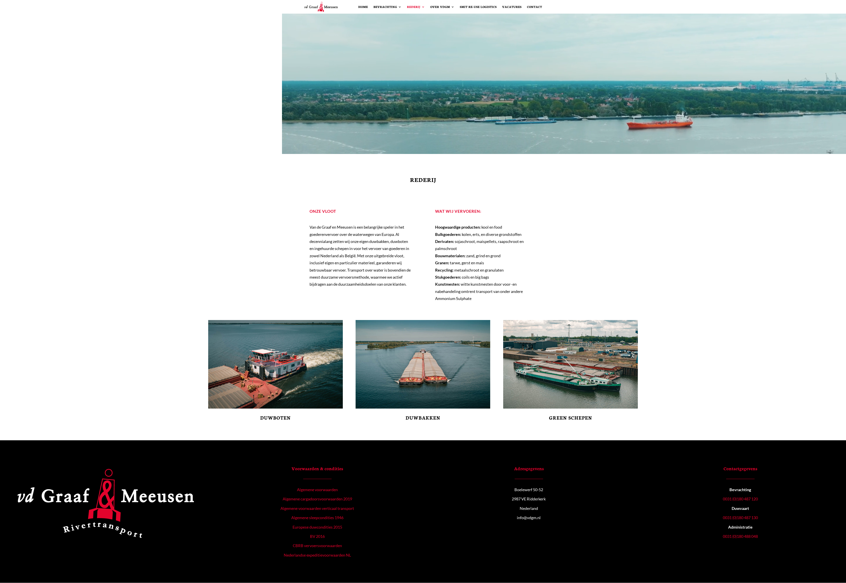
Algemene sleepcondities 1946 (317, 517)
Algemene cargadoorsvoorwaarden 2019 (317, 498)
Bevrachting (385, 7)
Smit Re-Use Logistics (478, 7)
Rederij (413, 7)
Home (363, 7)
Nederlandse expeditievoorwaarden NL (317, 555)
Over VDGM (440, 7)
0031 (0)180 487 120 (740, 498)
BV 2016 (317, 536)
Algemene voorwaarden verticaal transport (317, 508)
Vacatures (511, 7)
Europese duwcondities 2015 (317, 527)
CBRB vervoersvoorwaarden (317, 545)
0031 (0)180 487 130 (740, 517)
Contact (534, 7)
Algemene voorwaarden (317, 489)
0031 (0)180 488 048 (740, 536)
